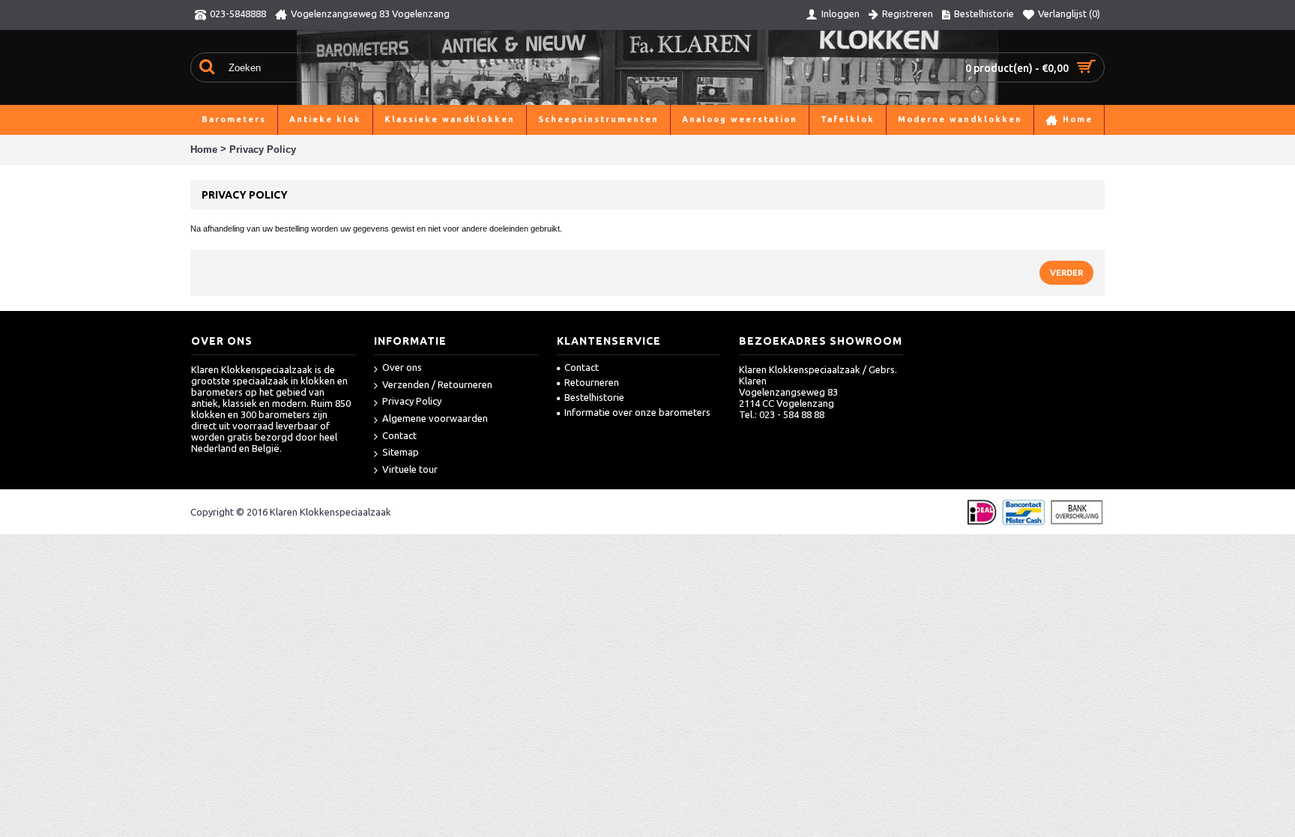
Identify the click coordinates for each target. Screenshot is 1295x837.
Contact (399, 435)
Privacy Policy (262, 149)
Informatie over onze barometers (637, 412)
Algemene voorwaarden (435, 418)
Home (203, 149)
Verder (1066, 272)
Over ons (402, 367)
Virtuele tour (410, 469)
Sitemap (400, 452)
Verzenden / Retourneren (437, 384)
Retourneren (591, 382)
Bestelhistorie (594, 397)
